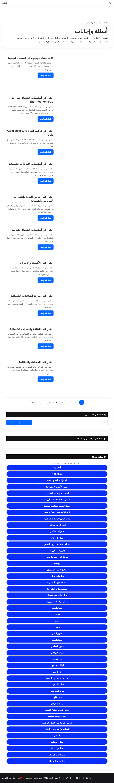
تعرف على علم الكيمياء (11, 778)
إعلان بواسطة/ (64, 463)
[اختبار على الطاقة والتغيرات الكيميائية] (82, 341)
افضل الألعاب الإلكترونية (57, 487)
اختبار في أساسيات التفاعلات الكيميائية (31, 163)
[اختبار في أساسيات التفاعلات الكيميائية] (82, 176)
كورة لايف (57, 672)
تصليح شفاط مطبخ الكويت (57, 710)
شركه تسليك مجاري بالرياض (57, 544)
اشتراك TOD (57, 474)
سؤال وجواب (57, 742)
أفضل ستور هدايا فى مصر (57, 493)
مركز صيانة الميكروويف (57, 601)
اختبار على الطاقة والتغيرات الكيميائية (32, 329)
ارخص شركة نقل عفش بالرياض (57, 723)
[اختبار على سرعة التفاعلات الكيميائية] (82, 308)
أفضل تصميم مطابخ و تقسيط (57, 506)
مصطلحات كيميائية (57, 754)
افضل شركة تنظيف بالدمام (57, 729)
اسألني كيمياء (57, 748)
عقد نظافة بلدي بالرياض (57, 678)
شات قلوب (57, 697)
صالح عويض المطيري (57, 569)
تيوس (57, 627)
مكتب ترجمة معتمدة (57, 716)
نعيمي (57, 614)
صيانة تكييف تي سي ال (57, 595)
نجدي (57, 621)
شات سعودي (57, 703)
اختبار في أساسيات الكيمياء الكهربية (33, 229)
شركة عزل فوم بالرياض (57, 557)
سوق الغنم (57, 608)
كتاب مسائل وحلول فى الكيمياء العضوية (31, 57)
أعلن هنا (57, 467)
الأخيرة (34, 402)
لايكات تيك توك (57, 665)
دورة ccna (57, 659)
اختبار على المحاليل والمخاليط (36, 362)
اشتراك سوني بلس (57, 525)
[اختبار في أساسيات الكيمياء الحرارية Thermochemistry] (82, 110)
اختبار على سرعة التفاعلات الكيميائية (32, 295)
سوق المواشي (57, 646)
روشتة (57, 563)
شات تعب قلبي (57, 691)
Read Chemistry (57, 761)
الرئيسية (102, 23)
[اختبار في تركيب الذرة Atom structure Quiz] (82, 143)
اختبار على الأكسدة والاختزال (37, 262)
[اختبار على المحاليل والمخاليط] (82, 376)
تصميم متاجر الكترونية (57, 589)
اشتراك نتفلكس (57, 531)
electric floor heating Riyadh (57, 512)
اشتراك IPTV (57, 538)
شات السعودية (57, 684)
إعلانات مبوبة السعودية (57, 582)
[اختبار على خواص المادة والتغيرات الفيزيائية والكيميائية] (82, 209)
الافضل (57, 735)
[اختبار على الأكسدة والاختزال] (82, 275)
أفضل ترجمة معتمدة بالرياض (57, 499)
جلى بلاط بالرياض (57, 550)
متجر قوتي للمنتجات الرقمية (57, 518)
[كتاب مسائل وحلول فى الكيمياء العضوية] (82, 73)
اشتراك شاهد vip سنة (57, 480)
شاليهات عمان (57, 576)
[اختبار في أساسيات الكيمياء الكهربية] (82, 242)
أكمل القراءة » (45, 75)
